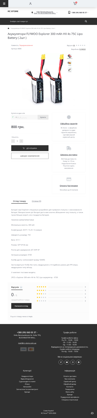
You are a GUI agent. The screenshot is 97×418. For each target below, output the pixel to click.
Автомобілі (27, 387)
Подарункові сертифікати (70, 397)
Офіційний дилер (70, 384)
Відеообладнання (27, 379)
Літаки (27, 384)
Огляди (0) (36, 201)
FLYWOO (82, 49)
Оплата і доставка (69, 376)
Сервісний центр (70, 381)
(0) (74, 45)
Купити (43, 117)
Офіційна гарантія (68, 123)
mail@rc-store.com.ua (27, 343)
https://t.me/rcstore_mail (78, 362)
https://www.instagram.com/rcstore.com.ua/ (72, 362)
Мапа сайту (70, 392)
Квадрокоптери (27, 376)
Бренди (27, 392)
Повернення (69, 389)
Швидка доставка (68, 154)
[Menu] (4, 3)
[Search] (86, 21)
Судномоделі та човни (27, 381)
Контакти (69, 387)
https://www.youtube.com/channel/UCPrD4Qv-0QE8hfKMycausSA (66, 362)
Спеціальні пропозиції (70, 400)
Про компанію (69, 379)
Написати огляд (21, 306)
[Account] (30, 3)
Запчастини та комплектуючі (27, 389)
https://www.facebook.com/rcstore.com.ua (61, 362)
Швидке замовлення (29, 156)
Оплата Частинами (69, 185)
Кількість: (15, 137)
